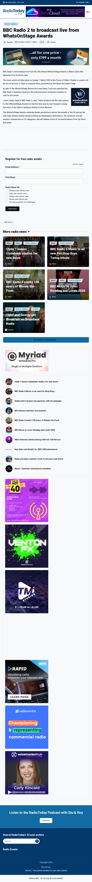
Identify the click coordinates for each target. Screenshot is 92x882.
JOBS (87, 2)
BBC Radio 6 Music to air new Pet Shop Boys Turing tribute (67, 253)
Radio (18, 243)
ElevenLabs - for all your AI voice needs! (46, 878)
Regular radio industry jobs (18, 199)
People (35, 309)
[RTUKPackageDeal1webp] (46, 56)
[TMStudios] (26, 591)
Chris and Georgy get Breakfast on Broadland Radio (23, 319)
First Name (10, 177)
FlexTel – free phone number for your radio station (46, 870)
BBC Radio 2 (8, 222)
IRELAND (81, 2)
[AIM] (26, 681)
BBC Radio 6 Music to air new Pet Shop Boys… (35, 391)
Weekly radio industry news (18, 196)
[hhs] (26, 546)
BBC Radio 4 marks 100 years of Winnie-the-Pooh (22, 286)
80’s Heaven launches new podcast (30, 411)
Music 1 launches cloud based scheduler (33, 469)
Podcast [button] (46, 820)
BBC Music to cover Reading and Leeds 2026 (67, 288)
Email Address (12, 167)
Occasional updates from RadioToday (22, 202)
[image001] (26, 500)
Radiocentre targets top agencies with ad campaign (38, 401)
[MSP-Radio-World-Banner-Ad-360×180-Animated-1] (26, 361)
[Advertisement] (46, 140)
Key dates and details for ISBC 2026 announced (36, 449)
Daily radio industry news (18, 193)
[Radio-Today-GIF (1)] (26, 727)
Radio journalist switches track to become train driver (39, 459)
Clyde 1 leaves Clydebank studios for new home (21, 253)
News (9, 243)
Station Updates (11, 24)
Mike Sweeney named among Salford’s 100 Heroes (38, 439)
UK (77, 2)
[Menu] (87, 11)
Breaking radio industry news (19, 190)
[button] (37, 841)
